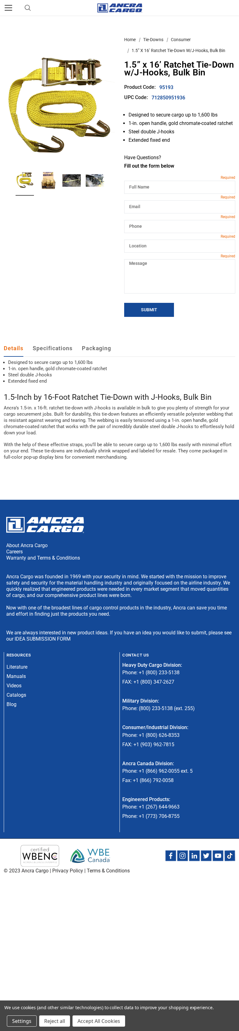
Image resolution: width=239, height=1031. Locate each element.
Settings (21, 1021)
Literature (17, 667)
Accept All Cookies (98, 1021)
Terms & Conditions (108, 871)
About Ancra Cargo (27, 545)
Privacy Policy (67, 871)
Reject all (54, 1021)
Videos (14, 686)
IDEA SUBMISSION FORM (43, 639)
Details (13, 348)
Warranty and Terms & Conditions (43, 558)
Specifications (53, 348)
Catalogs (16, 695)
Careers (14, 552)
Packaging (96, 348)
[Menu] (8, 8)
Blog (11, 704)
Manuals (16, 676)
